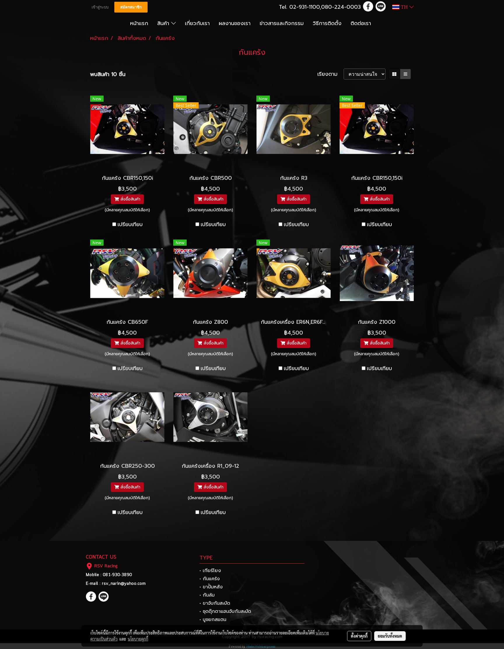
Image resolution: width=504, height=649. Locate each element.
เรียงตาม (330, 74)
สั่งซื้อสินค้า (129, 199)
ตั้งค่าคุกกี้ (359, 636)
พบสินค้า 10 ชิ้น (107, 74)
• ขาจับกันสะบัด (215, 603)
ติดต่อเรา (361, 23)
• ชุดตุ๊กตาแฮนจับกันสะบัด (225, 611)
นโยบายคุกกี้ (138, 638)
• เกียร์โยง (210, 570)
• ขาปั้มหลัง (211, 586)
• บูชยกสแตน (213, 619)
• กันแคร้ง (210, 578)
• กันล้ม (207, 595)
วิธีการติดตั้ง (327, 23)
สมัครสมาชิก (131, 7)
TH (404, 7)
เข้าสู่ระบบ (100, 7)
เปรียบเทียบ (130, 224)
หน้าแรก (139, 23)
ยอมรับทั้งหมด (390, 636)
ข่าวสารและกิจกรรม (282, 23)
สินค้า (164, 23)
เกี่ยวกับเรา (197, 23)
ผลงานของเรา (235, 23)
